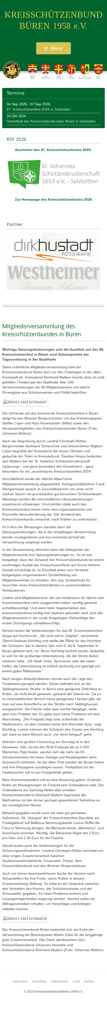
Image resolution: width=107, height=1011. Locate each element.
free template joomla (53, 1007)
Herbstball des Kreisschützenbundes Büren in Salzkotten (51, 121)
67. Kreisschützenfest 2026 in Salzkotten (39, 109)
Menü (57, 48)
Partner (89, 981)
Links (76, 981)
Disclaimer (39, 981)
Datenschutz (59, 981)
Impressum (20, 981)
